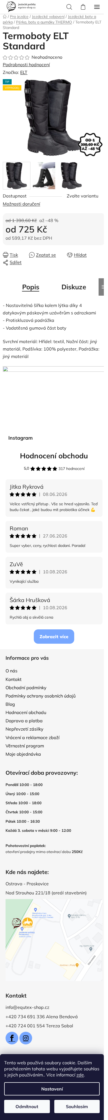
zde (80, 1075)
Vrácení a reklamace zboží (33, 737)
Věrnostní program (25, 746)
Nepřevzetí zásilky (24, 729)
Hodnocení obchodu (54, 455)
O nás (11, 670)
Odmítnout (27, 1106)
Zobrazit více (54, 636)
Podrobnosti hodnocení (26, 64)
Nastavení (52, 1089)
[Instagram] (25, 1038)
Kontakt (14, 679)
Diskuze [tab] (73, 287)
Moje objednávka (23, 754)
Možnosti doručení (21, 204)
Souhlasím (77, 1106)
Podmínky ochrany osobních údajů (41, 696)
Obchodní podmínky (26, 687)
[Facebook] (12, 1038)
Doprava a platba (24, 720)
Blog (10, 704)
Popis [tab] (30, 287)
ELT (23, 72)
